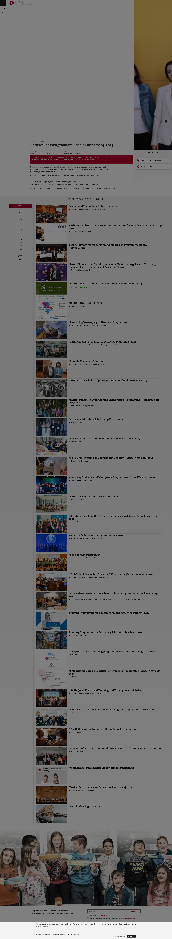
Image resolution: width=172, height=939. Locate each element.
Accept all (131, 936)
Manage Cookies (119, 936)
